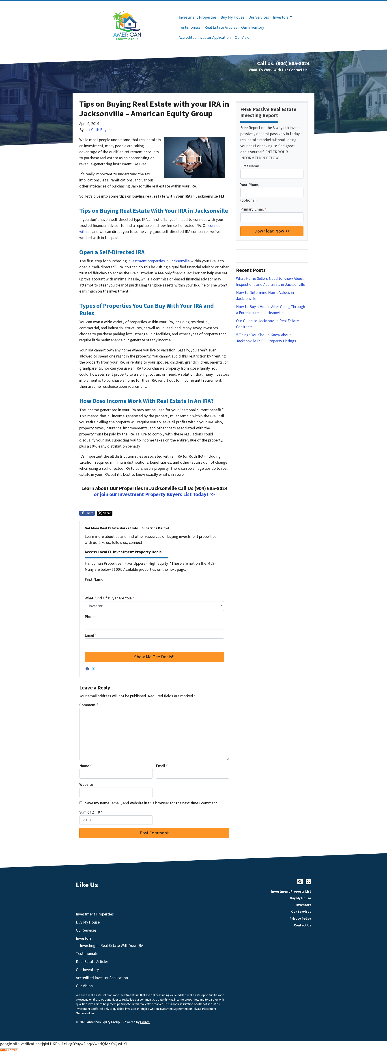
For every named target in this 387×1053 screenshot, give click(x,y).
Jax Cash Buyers (98, 130)
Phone (90, 617)
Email (90, 635)
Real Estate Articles (220, 27)
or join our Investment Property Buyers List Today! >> (154, 494)
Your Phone (249, 184)
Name (85, 766)
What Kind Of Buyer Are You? (110, 598)
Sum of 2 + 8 (91, 812)
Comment (88, 705)
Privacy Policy (300, 918)
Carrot (145, 1022)
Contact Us (302, 925)
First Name (94, 579)
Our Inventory (252, 27)
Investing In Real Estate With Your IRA (111, 945)
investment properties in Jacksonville (159, 261)
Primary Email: (253, 209)
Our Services (258, 17)
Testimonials (189, 27)
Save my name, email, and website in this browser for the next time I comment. (151, 803)
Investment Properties (198, 17)
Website (86, 784)
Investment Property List (291, 891)
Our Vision (243, 37)
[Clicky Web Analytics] (193, 1050)
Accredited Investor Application (205, 37)
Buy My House (232, 17)
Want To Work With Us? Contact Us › (279, 70)
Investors (281, 17)
